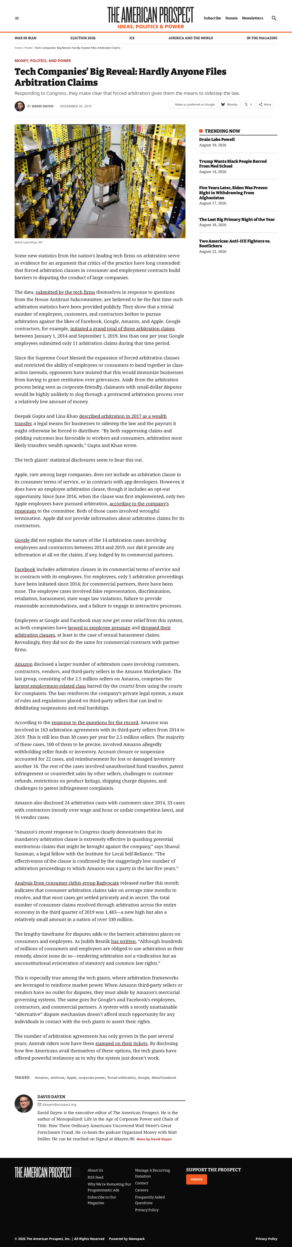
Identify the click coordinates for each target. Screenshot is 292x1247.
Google (22, 540)
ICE (132, 38)
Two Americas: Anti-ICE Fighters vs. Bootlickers (235, 244)
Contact (141, 1183)
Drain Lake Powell (217, 139)
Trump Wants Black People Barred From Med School (233, 164)
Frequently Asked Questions (150, 1200)
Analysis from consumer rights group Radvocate (67, 883)
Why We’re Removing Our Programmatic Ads (109, 1187)
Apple (71, 1077)
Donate (231, 18)
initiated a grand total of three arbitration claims (122, 328)
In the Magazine (262, 38)
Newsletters (252, 18)
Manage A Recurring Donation (152, 1173)
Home (18, 48)
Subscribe (212, 18)
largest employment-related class (50, 686)
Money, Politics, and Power (43, 60)
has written (123, 941)
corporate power (91, 1077)
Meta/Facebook (164, 1077)
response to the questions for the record (95, 722)
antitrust (57, 1077)
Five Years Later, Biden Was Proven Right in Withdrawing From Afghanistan (233, 192)
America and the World (191, 38)
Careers (142, 1190)
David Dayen (42, 106)
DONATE (197, 1179)
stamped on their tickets (121, 1043)
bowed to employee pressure (99, 628)
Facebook (25, 569)
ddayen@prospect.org (59, 1104)
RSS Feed (95, 1177)
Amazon (24, 664)
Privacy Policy (147, 1210)
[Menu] (17, 18)
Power (29, 48)
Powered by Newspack (127, 1239)
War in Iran (25, 38)
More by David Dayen (154, 1139)
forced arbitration (121, 1077)
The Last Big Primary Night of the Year (237, 219)
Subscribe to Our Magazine (102, 1200)
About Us (95, 1170)
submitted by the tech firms (65, 292)
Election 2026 (83, 38)
